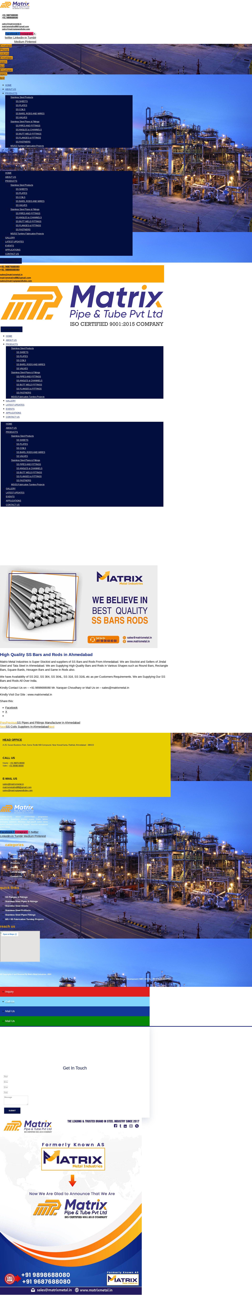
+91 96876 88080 (17, 763)
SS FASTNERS (23, 142)
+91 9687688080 (10, 15)
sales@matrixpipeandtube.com (16, 29)
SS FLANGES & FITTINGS (28, 138)
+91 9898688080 (10, 17)
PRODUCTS (11, 93)
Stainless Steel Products (21, 97)
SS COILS (20, 109)
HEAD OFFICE (12, 739)
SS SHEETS (22, 101)
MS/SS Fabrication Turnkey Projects (27, 397)
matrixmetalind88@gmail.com (15, 26)
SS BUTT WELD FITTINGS (28, 134)
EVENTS (9, 158)
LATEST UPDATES (14, 154)
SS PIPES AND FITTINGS (28, 126)
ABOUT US (10, 89)
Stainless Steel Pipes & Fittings (24, 121)
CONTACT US (12, 166)
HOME (8, 85)
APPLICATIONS (12, 162)
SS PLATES (21, 105)
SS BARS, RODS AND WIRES (30, 113)
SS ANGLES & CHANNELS (29, 130)
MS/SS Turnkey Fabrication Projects (27, 146)
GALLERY (10, 150)
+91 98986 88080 (16, 766)
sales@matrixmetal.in (11, 24)
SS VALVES (21, 117)
